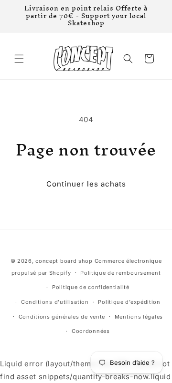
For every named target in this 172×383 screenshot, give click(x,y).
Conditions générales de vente (62, 316)
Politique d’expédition (129, 302)
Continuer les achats (86, 183)
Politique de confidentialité (90, 287)
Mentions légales (139, 316)
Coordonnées (91, 331)
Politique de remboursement (120, 272)
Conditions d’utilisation (55, 302)
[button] (19, 58)
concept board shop (64, 261)
